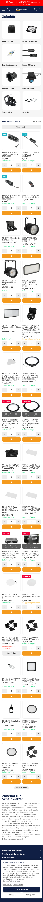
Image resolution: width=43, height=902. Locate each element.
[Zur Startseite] (21, 9)
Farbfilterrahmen (29, 41)
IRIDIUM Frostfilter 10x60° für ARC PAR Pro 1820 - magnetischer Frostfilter (30, 376)
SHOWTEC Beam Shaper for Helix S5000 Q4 (11, 327)
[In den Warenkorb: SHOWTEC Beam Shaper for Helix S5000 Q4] (11, 348)
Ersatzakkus (7, 41)
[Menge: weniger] (4, 165)
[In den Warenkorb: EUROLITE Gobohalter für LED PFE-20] (11, 739)
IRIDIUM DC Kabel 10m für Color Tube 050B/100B (10, 154)
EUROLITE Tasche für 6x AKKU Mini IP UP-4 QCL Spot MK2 (10, 466)
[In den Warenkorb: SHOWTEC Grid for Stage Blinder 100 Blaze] (11, 300)
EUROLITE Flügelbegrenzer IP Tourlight (30, 638)
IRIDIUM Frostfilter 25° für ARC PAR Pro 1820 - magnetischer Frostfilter (10, 422)
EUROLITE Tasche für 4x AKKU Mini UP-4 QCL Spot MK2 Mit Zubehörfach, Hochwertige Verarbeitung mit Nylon (31, 329)
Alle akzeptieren (21, 889)
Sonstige (26, 112)
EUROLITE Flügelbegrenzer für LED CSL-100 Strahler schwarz (10, 639)
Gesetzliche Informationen (13, 854)
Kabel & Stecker (29, 65)
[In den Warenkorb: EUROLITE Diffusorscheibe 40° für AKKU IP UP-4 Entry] (31, 696)
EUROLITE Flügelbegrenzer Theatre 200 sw (30, 765)
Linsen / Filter (8, 89)
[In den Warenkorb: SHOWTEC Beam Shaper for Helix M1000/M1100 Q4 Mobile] (31, 300)
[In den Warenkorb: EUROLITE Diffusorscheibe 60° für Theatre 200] (11, 781)
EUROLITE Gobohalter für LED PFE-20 (11, 722)
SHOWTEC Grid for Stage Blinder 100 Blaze (9, 282)
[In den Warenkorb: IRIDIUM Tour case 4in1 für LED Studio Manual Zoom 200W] (31, 569)
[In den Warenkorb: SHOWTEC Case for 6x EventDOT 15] (11, 256)
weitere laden (21, 788)
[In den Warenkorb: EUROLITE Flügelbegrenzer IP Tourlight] (31, 653)
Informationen (8, 857)
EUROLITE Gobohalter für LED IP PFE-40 (11, 679)
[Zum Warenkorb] (39, 9)
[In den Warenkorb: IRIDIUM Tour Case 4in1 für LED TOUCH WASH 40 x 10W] (11, 569)
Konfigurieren (31, 895)
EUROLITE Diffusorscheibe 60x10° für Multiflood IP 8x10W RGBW (10, 509)
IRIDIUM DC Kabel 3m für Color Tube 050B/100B (31, 154)
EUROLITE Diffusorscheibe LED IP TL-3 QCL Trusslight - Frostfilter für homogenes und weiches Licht (11, 377)
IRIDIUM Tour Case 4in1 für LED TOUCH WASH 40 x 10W (10, 553)
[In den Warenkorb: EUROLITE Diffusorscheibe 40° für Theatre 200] (31, 739)
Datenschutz (18, 885)
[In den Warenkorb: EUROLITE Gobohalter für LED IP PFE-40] (11, 696)
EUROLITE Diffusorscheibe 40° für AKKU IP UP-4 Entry (31, 680)
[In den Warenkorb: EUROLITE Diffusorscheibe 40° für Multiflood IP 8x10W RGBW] (31, 482)
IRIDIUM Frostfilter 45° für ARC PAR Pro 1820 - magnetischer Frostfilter (30, 422)
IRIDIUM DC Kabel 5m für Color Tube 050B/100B (11, 197)
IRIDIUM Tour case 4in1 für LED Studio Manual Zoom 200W (30, 553)
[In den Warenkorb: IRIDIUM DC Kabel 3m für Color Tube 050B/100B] (31, 170)
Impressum (7, 885)
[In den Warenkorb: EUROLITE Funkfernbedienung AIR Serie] (31, 213)
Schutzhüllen (28, 89)
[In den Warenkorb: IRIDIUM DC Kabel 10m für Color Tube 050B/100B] (11, 170)
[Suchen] (8, 9)
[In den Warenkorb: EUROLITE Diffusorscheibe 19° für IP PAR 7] (31, 612)
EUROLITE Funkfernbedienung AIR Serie (30, 196)
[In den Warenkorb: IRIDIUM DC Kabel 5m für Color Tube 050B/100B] (11, 213)
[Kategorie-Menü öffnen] (3, 9)
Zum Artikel (11, 653)
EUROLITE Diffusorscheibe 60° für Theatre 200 (10, 765)
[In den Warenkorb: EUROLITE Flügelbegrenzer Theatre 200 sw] (31, 781)
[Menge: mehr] (18, 165)
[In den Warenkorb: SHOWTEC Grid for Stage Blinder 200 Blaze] (31, 256)
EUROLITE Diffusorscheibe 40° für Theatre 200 (30, 722)
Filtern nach (21, 127)
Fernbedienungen (10, 65)
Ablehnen (12, 895)
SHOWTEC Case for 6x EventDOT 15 (11, 239)
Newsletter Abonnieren (12, 850)
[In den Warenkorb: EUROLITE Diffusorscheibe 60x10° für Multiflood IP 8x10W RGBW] (11, 526)
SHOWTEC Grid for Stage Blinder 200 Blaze (30, 239)
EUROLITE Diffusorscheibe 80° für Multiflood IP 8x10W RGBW (31, 509)
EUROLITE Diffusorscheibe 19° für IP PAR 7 (31, 596)
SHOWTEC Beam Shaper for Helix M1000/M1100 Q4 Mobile (29, 283)
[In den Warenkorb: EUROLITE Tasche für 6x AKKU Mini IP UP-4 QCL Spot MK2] (11, 482)
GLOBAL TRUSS (23, 2)
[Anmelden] (35, 9)
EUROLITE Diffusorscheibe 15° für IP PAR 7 (11, 596)
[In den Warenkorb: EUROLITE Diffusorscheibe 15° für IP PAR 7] (11, 612)
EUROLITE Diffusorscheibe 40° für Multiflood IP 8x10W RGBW (31, 466)
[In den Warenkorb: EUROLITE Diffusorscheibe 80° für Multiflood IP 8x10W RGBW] (31, 526)
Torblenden (7, 112)
